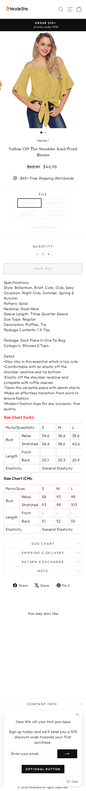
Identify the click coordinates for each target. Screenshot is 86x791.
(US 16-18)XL (56, 215)
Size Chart (43, 544)
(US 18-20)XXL (43, 227)
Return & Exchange (43, 562)
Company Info (42, 704)
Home (42, 140)
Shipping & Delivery (43, 553)
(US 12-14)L (28, 215)
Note (43, 571)
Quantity (43, 246)
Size (43, 194)
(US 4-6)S (29, 203)
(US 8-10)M (55, 203)
